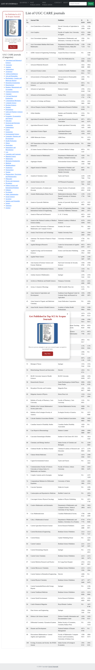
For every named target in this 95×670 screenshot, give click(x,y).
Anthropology (10, 69)
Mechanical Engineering (13, 161)
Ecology (8, 114)
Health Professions (11, 141)
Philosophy (9, 179)
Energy (8, 129)
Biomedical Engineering (13, 83)
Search (91, 3)
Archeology (9, 71)
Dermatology (9, 109)
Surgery (8, 203)
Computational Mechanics (13, 100)
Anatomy (8, 67)
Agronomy (9, 65)
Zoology (8, 208)
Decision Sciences (11, 105)
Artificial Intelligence (12, 74)
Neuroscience (10, 170)
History (8, 143)
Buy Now (47, 354)
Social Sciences (10, 196)
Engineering (9, 132)
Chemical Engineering (12, 91)
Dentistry (8, 107)
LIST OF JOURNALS (9, 4)
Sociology (9, 199)
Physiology (9, 183)
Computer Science (11, 103)
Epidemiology (10, 127)
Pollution (8, 190)
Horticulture (9, 145)
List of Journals (53, 666)
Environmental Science (12, 134)
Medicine (8, 163)
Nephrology (9, 167)
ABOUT (65, 2)
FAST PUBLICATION (35, 4)
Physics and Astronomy (12, 181)
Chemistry (9, 94)
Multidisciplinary (10, 165)
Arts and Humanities (12, 76)
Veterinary (9, 205)
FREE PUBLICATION (47, 4)
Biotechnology (10, 85)
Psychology (9, 192)
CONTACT (58, 2)
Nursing (8, 172)
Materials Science (11, 156)
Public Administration (12, 194)
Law (7, 152)
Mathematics (9, 158)
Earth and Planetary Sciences (14, 112)
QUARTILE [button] (24, 2)
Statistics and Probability (13, 201)
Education (9, 120)
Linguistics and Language (13, 154)
